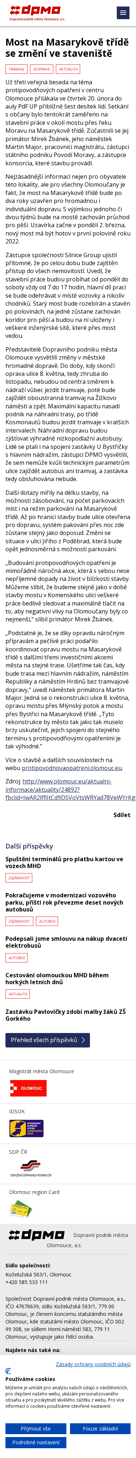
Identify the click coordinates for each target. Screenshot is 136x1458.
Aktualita (68, 69)
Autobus (47, 921)
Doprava (41, 69)
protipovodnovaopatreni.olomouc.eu (72, 768)
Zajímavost (18, 877)
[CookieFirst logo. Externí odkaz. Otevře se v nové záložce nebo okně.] (8, 1371)
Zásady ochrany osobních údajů (93, 1364)
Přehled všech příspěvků (44, 1040)
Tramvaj (16, 69)
